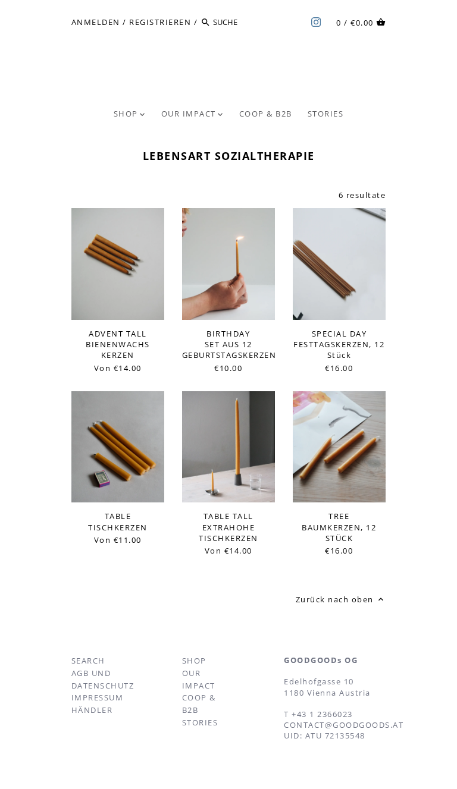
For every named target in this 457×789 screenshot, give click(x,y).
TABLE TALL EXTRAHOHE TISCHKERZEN (228, 527)
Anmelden (95, 22)
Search (88, 660)
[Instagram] (316, 21)
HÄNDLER (92, 710)
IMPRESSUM (97, 697)
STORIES (200, 722)
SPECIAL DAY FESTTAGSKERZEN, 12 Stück (338, 344)
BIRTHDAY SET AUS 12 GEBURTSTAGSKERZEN (228, 344)
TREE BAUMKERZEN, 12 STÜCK (339, 527)
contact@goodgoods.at (343, 724)
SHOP (194, 660)
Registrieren (160, 22)
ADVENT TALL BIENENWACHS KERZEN (118, 344)
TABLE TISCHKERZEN (118, 521)
